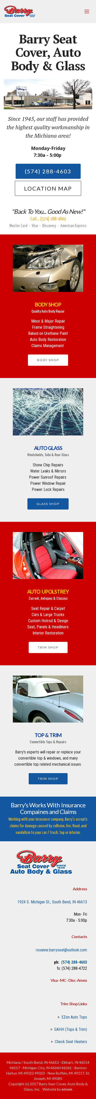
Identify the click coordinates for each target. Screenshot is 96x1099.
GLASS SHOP (48, 504)
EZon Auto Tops (74, 1017)
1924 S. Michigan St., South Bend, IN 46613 (52, 902)
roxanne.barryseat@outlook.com (61, 950)
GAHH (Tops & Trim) (70, 1029)
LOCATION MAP (48, 188)
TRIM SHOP (48, 647)
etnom (67, 1089)
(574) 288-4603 (48, 171)
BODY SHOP (48, 360)
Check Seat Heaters (71, 1041)
